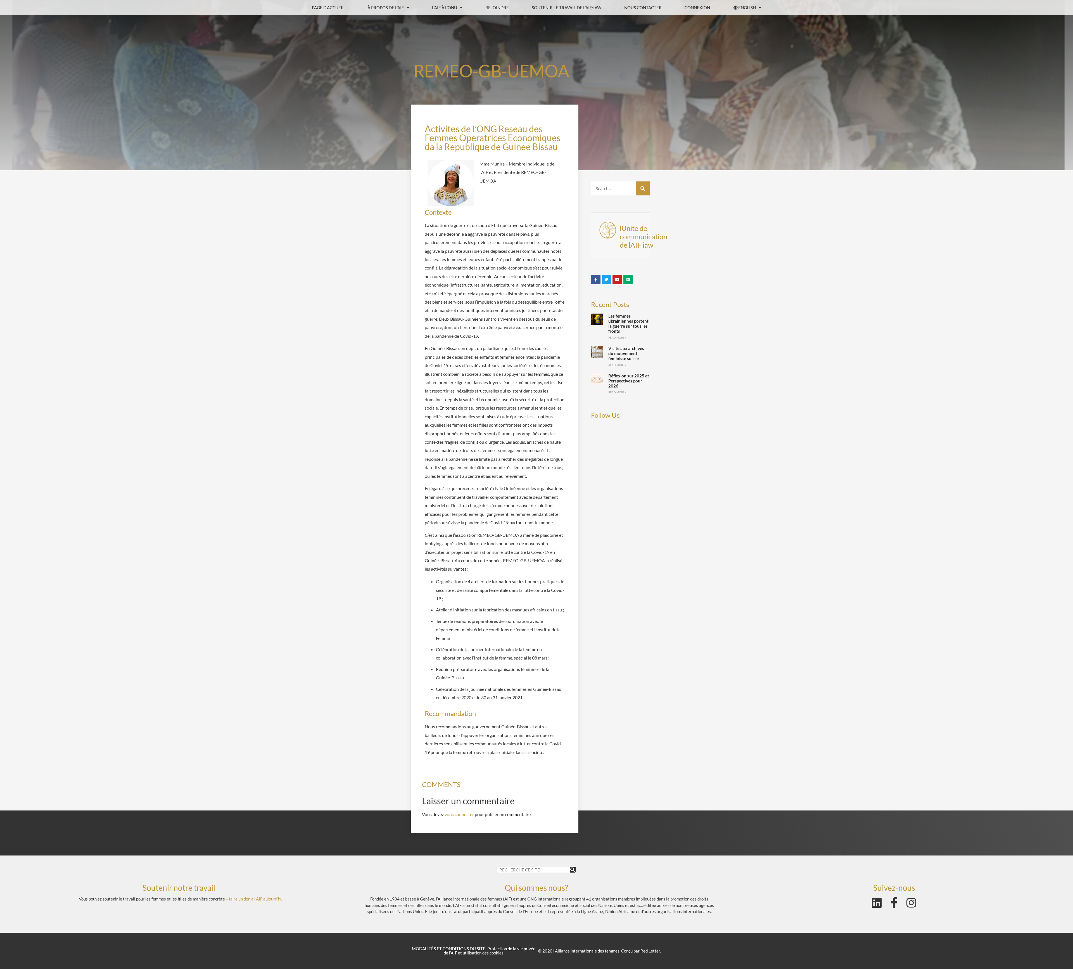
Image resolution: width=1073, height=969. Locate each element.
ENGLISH (747, 7)
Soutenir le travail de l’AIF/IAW (566, 7)
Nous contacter (643, 7)
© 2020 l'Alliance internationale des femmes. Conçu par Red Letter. (599, 950)
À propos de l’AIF (385, 7)
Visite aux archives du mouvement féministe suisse (626, 353)
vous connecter (459, 814)
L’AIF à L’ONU (444, 7)
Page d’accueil (328, 7)
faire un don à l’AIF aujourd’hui (256, 898)
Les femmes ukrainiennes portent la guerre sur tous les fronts (628, 323)
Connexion (697, 7)
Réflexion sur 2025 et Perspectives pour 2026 (628, 380)
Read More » (617, 337)
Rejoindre (497, 7)
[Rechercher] (643, 188)
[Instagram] (911, 902)
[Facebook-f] (894, 902)
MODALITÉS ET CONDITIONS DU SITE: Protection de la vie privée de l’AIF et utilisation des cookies (473, 950)
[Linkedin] (876, 902)
